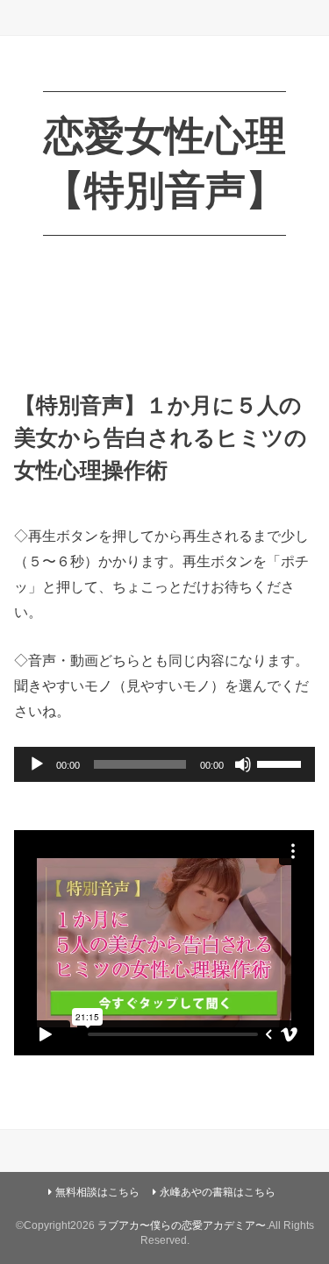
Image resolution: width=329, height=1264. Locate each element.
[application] (164, 764)
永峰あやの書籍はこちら (217, 1192)
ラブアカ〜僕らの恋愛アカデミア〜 (181, 1225)
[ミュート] (243, 764)
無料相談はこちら (97, 1192)
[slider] (281, 762)
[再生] (37, 764)
